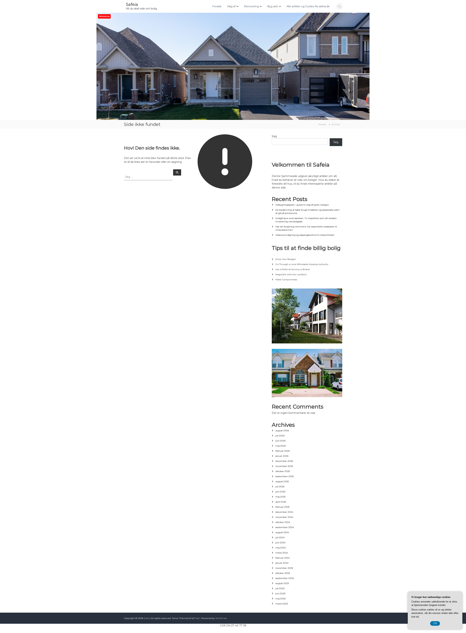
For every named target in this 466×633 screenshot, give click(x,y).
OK (435, 623)
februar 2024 (282, 557)
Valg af (231, 6)
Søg (274, 136)
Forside (217, 6)
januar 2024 (282, 563)
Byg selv (272, 6)
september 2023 (284, 578)
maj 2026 (280, 445)
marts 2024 (281, 552)
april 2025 (280, 501)
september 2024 (284, 527)
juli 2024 (280, 537)
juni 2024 (280, 542)
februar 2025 (282, 506)
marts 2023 (281, 603)
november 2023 (284, 568)
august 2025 (282, 481)
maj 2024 (280, 547)
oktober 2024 (282, 522)
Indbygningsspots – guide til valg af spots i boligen (302, 204)
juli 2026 (280, 435)
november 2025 (284, 466)
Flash (197, 618)
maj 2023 (280, 598)
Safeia (132, 4)
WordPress (221, 618)
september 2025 (284, 476)
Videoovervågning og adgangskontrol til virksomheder (305, 235)
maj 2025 (280, 496)
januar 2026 (281, 456)
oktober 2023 (282, 573)
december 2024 (284, 512)
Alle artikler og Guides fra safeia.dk (308, 6)
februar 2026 (282, 450)
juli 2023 (280, 588)
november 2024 (284, 517)
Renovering (251, 6)
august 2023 (282, 583)
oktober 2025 (282, 471)
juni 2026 (280, 440)
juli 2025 (279, 486)
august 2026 (282, 430)
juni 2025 (280, 491)
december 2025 (284, 461)
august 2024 (282, 532)
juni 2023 (280, 593)
